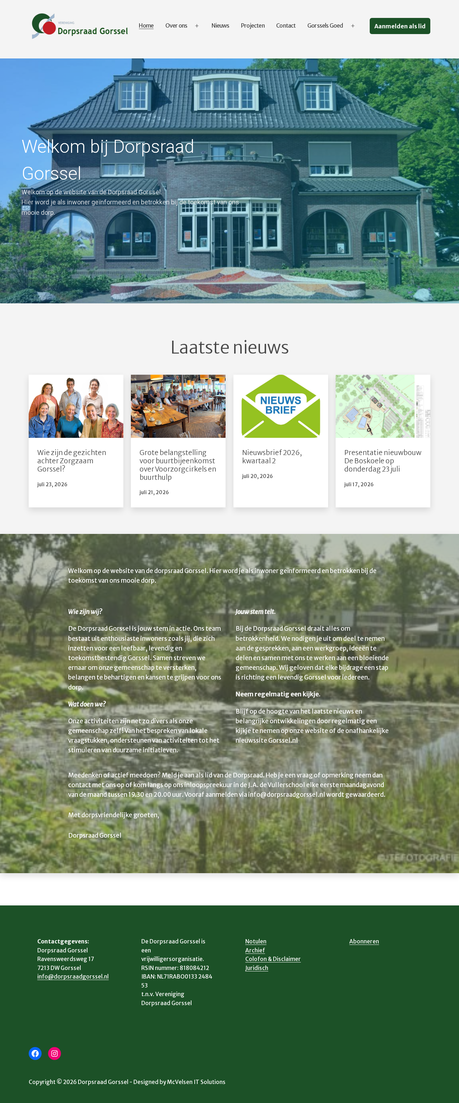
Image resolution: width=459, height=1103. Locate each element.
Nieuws (220, 25)
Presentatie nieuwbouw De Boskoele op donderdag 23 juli (382, 461)
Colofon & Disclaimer (273, 959)
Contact (285, 25)
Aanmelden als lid (400, 26)
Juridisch (256, 968)
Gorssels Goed (325, 25)
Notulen (255, 941)
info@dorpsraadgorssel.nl (73, 976)
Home (146, 25)
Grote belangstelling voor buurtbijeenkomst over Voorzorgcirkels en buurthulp (177, 465)
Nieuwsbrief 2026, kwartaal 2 (272, 457)
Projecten (253, 25)
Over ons (176, 25)
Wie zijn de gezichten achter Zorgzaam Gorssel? (71, 461)
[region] (229, 180)
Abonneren (364, 941)
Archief (255, 950)
